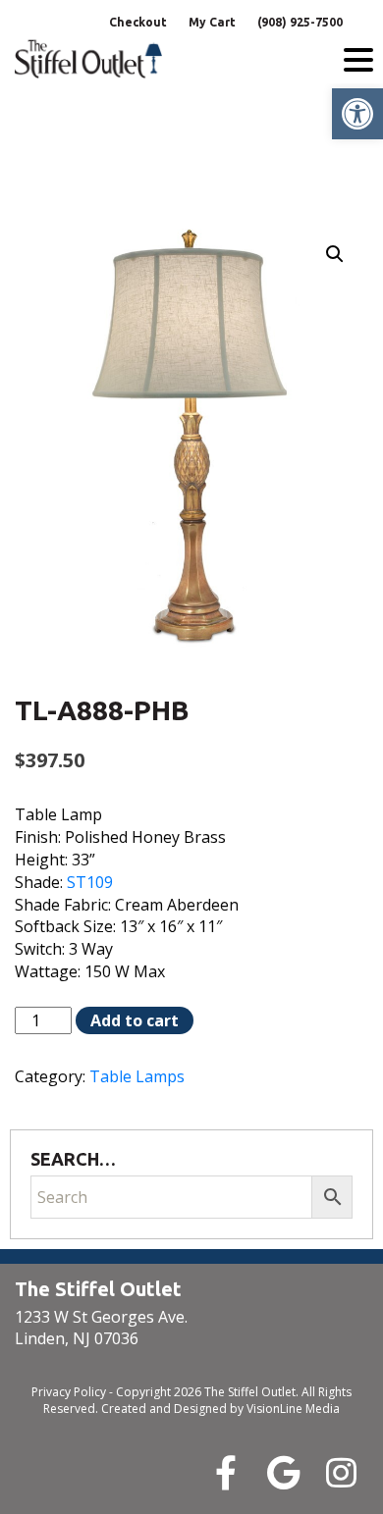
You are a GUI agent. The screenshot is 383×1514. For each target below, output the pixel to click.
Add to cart (134, 1020)
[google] (283, 1472)
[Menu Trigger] (358, 59)
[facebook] (225, 1472)
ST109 (90, 882)
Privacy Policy (68, 1391)
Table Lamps (137, 1076)
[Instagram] (341, 1472)
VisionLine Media (293, 1408)
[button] (357, 113)
